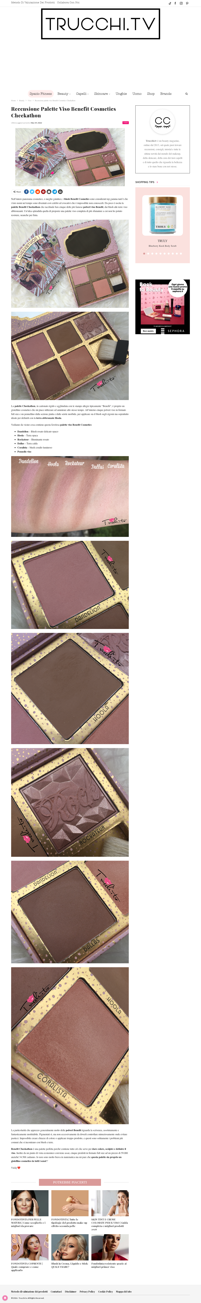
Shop (151, 94)
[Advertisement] (100, 65)
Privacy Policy (87, 1291)
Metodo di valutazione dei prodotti (33, 2)
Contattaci (56, 1291)
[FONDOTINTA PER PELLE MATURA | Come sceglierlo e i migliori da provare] (30, 1203)
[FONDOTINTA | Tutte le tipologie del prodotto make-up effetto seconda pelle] (70, 1203)
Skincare (101, 94)
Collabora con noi (68, 2)
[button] (144, 254)
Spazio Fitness (41, 94)
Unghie (121, 94)
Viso (125, 122)
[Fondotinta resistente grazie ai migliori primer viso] (110, 1247)
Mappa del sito (124, 1291)
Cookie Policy (105, 1291)
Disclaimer (70, 1291)
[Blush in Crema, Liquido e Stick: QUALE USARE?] (70, 1247)
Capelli (81, 94)
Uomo (137, 94)
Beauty (62, 94)
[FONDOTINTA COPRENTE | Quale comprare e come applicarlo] (30, 1247)
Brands (165, 94)
